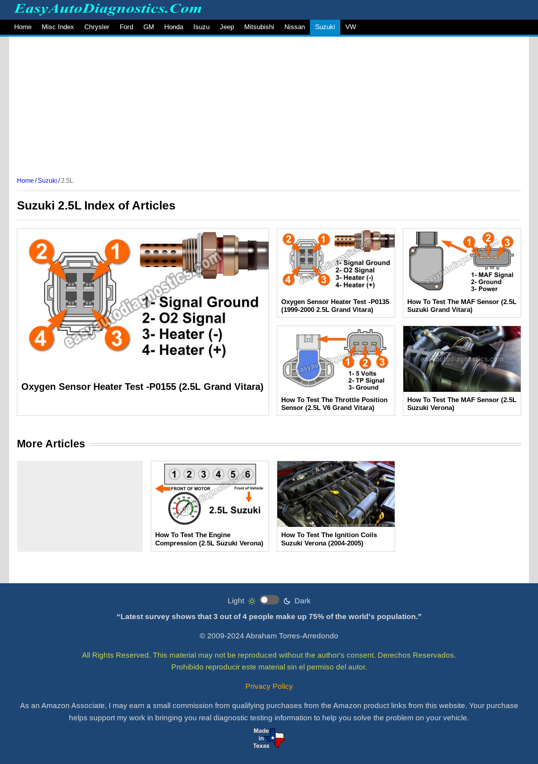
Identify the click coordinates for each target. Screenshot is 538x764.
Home (23, 27)
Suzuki (325, 27)
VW (350, 27)
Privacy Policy (269, 686)
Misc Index (58, 27)
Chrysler (96, 27)
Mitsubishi (259, 27)
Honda (173, 27)
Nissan (294, 27)
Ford (126, 27)
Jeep (227, 27)
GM (148, 27)
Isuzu (201, 27)
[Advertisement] (253, 103)
